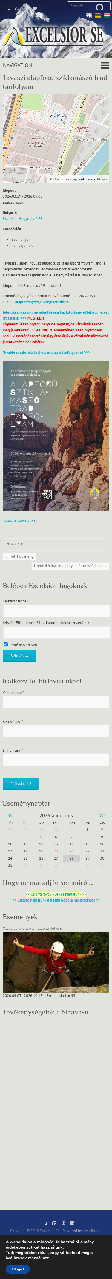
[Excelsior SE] (56, 37)
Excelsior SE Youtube (23, 5)
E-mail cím (13, 750)
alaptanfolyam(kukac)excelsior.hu (42, 302)
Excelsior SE (50, 1230)
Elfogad (18, 1269)
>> (102, 815)
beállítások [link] (16, 1258)
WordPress (92, 1230)
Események (21, 239)
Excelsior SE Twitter (14, 5)
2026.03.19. (15, 544)
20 (56, 851)
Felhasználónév (15, 601)
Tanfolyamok (22, 245)
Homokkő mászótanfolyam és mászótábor (70, 566)
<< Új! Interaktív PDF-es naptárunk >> (56, 894)
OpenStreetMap (65, 179)
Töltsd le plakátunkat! (20, 520)
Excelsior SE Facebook (5, 5)
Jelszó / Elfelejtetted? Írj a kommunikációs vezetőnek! (46, 622)
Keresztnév (13, 721)
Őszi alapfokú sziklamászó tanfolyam (32, 928)
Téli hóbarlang (19, 556)
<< (10, 815)
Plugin (101, 179)
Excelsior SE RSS (32, 5)
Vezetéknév (13, 692)
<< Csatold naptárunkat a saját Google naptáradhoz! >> (56, 900)
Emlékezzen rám (23, 645)
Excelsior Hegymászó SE (23, 218)
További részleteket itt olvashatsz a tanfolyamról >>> (46, 352)
